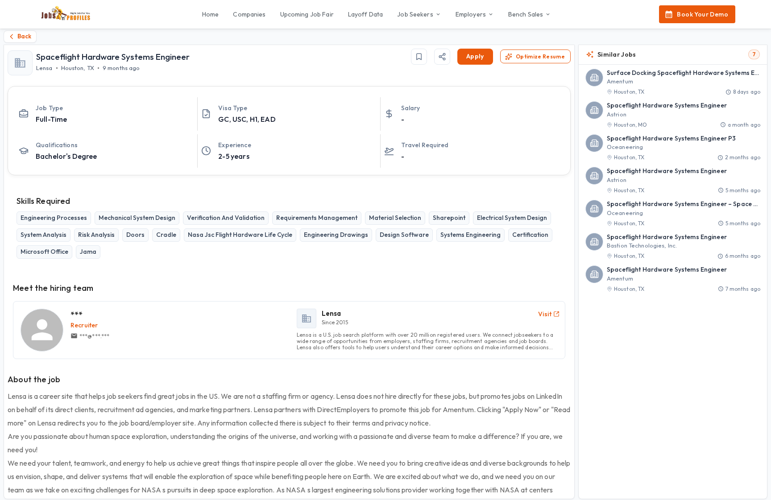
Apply (475, 56)
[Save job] (419, 57)
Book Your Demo (702, 14)
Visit (544, 314)
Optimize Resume (540, 56)
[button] (672, 82)
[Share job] (442, 57)
